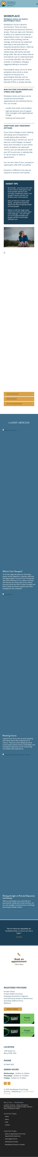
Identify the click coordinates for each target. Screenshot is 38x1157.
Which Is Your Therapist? (13, 571)
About (7, 1119)
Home (7, 1116)
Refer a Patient (12, 399)
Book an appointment (14, 404)
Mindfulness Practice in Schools (15, 1144)
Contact (7, 1125)
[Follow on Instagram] (8, 1083)
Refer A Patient (12, 1009)
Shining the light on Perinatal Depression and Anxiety (19, 896)
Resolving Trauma (9, 735)
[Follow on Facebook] (5, 1083)
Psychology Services (11, 1139)
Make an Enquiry (12, 394)
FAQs (6, 1122)
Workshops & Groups (11, 1142)
